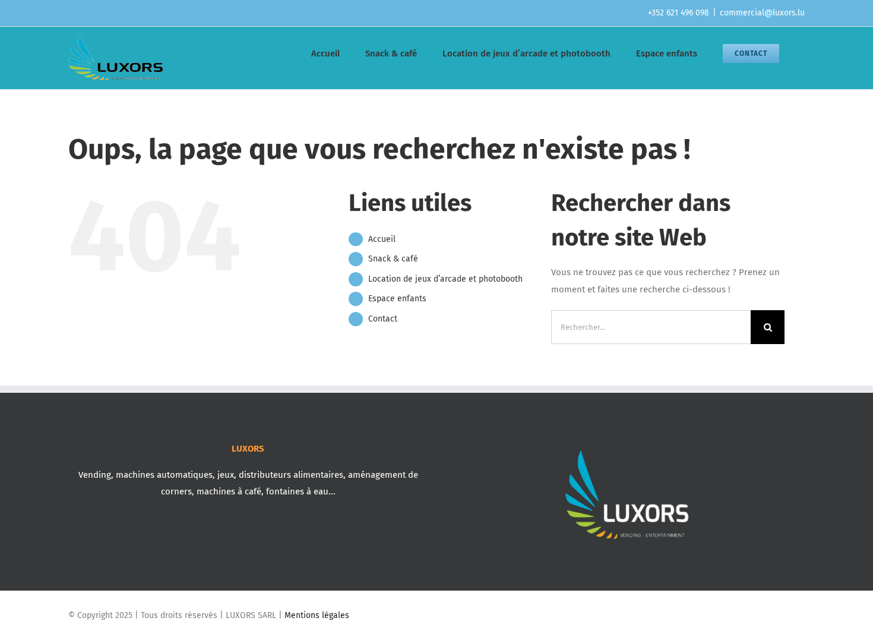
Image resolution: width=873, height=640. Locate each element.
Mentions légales (316, 615)
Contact (382, 319)
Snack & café (393, 259)
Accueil (382, 239)
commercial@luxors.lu (762, 13)
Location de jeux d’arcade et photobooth (445, 279)
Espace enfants (397, 299)
